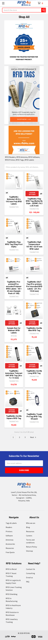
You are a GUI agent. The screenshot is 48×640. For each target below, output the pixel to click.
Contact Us (30, 569)
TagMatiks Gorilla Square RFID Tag (14, 417)
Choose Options (32, 193)
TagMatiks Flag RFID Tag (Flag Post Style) (13, 244)
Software (9, 535)
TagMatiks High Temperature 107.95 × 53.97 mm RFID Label (34, 245)
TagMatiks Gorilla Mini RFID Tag (34, 329)
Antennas (9, 540)
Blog (28, 527)
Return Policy (31, 547)
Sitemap (29, 551)
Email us (29, 577)
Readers (9, 527)
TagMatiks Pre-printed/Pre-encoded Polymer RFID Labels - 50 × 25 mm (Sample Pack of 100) (14, 288)
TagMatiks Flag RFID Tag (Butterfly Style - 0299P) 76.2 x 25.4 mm (34, 202)
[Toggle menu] (3, 3)
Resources (10, 548)
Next (32, 437)
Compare (7, 192)
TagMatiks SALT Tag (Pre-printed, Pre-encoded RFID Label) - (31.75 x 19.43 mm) (34, 286)
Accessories (10, 544)
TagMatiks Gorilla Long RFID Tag (34, 372)
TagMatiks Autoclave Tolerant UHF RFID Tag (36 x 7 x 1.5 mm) (13, 374)
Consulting (30, 573)
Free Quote (10, 552)
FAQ (27, 581)
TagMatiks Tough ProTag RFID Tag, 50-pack (34, 416)
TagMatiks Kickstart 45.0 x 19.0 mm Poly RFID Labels (14, 200)
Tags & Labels (11, 523)
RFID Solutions (14, 563)
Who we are (30, 523)
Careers (29, 535)
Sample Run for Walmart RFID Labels (14, 330)
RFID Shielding (11, 594)
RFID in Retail (11, 569)
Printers (9, 531)
